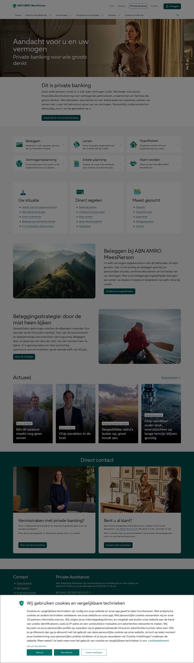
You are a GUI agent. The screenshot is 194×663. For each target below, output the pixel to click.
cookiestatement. (158, 640)
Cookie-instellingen (94, 652)
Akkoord (39, 652)
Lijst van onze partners (36, 646)
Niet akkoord (66, 652)
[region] (97, 629)
